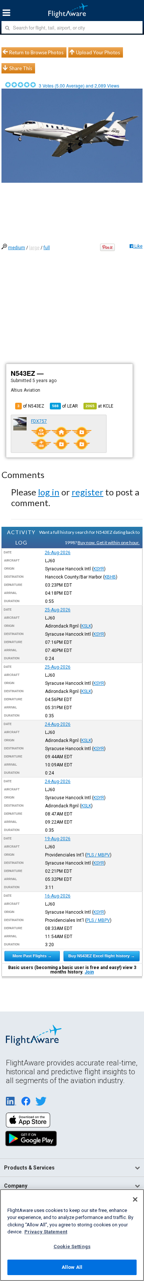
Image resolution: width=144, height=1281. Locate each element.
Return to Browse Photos (36, 52)
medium (16, 247)
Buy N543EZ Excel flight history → (101, 956)
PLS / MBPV (98, 855)
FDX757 (39, 421)
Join (89, 972)
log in (48, 492)
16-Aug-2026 (58, 896)
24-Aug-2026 (58, 724)
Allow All (72, 1267)
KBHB (110, 577)
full (47, 247)
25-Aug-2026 (58, 609)
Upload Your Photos (98, 52)
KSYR (98, 568)
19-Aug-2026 (58, 838)
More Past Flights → (32, 956)
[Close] (135, 1199)
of (65, 406)
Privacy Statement (45, 1231)
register (87, 492)
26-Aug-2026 (58, 552)
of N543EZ (30, 406)
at (99, 406)
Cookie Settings (72, 1246)
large (34, 247)
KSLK (86, 626)
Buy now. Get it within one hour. (109, 542)
